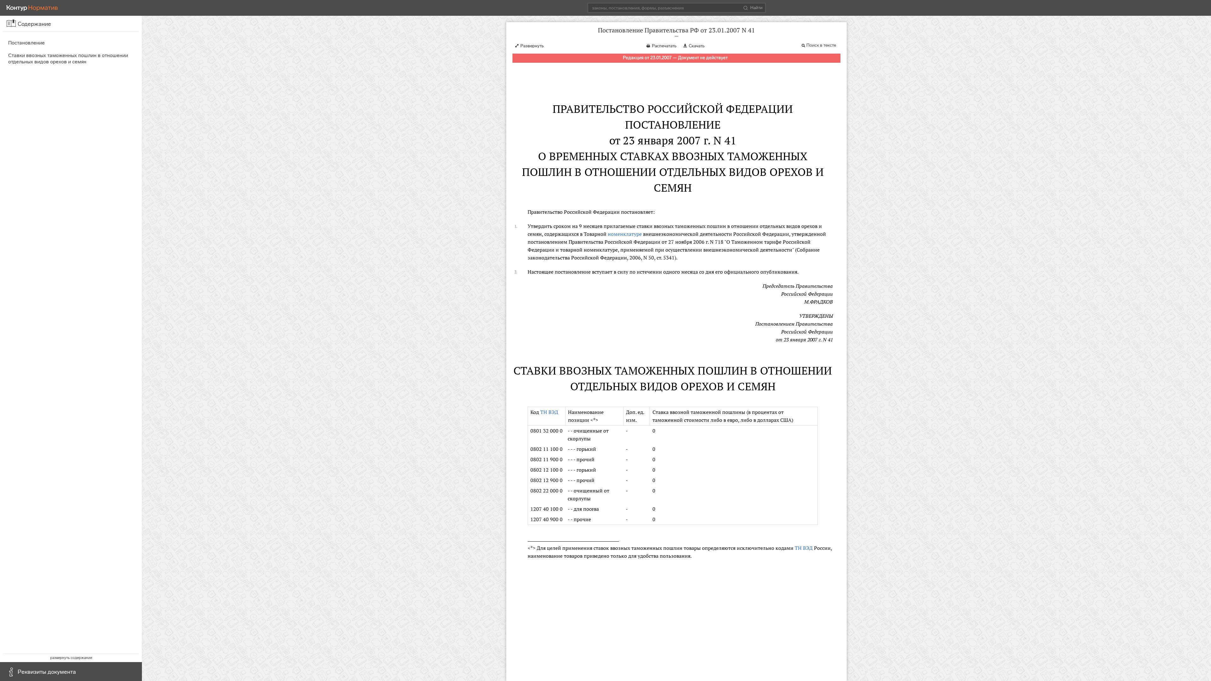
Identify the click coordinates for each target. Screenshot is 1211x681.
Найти (756, 7)
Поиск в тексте (821, 45)
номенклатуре (625, 234)
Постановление (26, 43)
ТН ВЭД (549, 412)
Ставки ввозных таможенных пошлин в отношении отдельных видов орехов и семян (68, 58)
